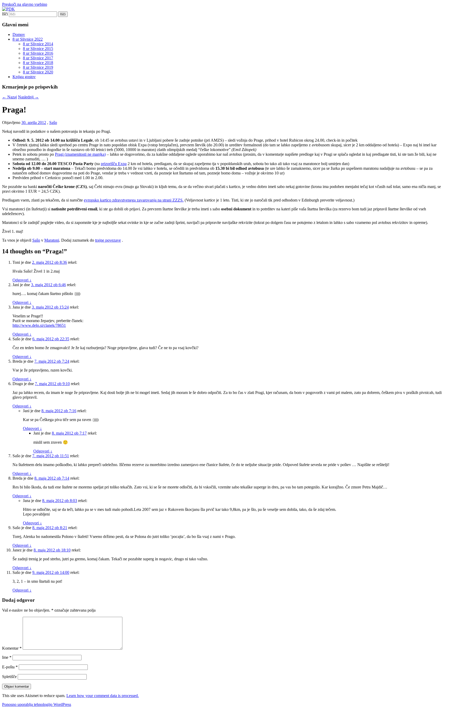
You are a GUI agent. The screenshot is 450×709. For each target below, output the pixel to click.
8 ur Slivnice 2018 (38, 62)
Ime (6, 657)
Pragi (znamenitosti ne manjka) (80, 154)
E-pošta (10, 667)
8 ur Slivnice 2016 (38, 53)
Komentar (12, 648)
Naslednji (28, 97)
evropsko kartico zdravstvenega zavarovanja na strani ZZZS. (134, 200)
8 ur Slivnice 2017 (38, 58)
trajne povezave (108, 240)
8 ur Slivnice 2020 (38, 72)
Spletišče (9, 676)
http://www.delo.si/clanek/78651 (39, 325)
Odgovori (22, 280)
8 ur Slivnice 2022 (27, 39)
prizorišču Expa (114, 163)
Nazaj (9, 97)
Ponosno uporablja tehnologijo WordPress (36, 704)
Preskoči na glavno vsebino (24, 4)
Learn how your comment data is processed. (102, 695)
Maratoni (51, 240)
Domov (18, 34)
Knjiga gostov (24, 76)
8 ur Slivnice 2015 (38, 48)
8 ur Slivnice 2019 (38, 67)
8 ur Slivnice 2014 (38, 44)
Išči (5, 14)
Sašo (53, 122)
